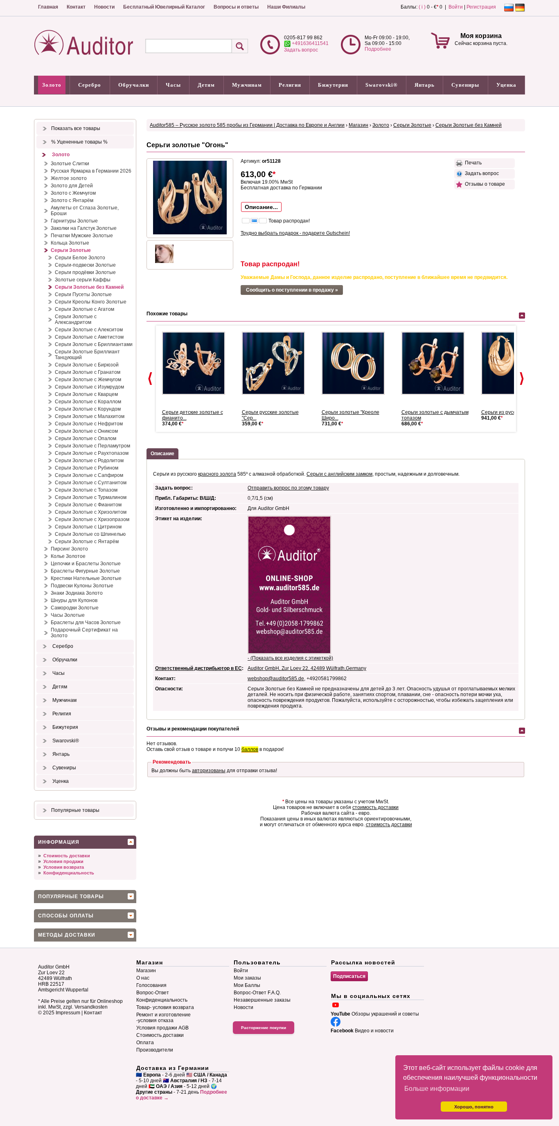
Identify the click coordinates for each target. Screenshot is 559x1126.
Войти (456, 7)
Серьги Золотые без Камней (89, 287)
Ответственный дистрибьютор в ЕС (198, 668)
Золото (51, 85)
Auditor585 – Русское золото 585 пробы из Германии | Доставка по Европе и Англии (247, 125)
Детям (206, 85)
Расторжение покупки (263, 1027)
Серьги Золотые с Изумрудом (89, 387)
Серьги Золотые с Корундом (88, 409)
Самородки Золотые (75, 608)
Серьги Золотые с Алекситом (89, 330)
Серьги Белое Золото (80, 258)
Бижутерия (333, 85)
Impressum (68, 1013)
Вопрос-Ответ (152, 993)
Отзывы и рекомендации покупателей (193, 729)
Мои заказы (247, 978)
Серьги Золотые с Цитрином (88, 527)
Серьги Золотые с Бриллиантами (94, 344)
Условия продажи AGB (162, 1028)
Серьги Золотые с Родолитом (89, 460)
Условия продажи (63, 861)
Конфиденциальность (68, 872)
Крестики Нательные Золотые (86, 578)
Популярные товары (75, 810)
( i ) (422, 7)
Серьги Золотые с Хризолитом (90, 512)
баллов (249, 749)
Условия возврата (63, 867)
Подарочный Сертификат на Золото (84, 632)
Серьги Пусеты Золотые (83, 294)
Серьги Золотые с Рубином (86, 468)
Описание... (261, 207)
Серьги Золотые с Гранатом (87, 372)
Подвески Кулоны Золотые (82, 586)
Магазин (358, 125)
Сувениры (465, 85)
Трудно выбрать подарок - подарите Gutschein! (295, 233)
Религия (290, 85)
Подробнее (378, 49)
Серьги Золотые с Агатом (84, 309)
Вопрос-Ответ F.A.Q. (257, 993)
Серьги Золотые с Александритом (76, 319)
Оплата (145, 1042)
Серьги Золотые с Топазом (86, 490)
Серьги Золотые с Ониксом (86, 431)
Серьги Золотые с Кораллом (88, 402)
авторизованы (208, 770)
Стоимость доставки (66, 855)
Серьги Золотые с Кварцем (86, 394)
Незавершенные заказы (262, 1000)
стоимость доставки (375, 807)
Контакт (76, 7)
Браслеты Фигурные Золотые (85, 571)
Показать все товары (75, 128)
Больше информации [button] (436, 1088)
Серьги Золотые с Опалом (85, 438)
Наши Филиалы (286, 7)
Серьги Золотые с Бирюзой (87, 365)
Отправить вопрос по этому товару (288, 488)
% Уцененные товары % (79, 142)
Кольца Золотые (70, 243)
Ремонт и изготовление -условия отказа (163, 1017)
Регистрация (481, 7)
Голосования (151, 985)
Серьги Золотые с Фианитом (88, 505)
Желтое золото (69, 178)
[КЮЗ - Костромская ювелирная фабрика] (197, 363)
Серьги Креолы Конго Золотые (90, 302)
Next (521, 378)
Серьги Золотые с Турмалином (90, 497)
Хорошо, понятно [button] (474, 1106)
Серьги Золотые (71, 250)
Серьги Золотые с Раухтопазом (91, 453)
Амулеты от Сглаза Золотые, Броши (85, 210)
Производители (154, 1050)
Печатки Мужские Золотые (82, 235)
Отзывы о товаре (483, 184)
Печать (472, 163)
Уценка (506, 85)
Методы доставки (66, 935)
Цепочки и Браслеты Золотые (86, 563)
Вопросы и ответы (236, 7)
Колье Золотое (68, 556)
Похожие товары (167, 314)
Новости (104, 7)
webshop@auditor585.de (276, 678)
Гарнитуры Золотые (74, 221)
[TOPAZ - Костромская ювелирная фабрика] (276, 363)
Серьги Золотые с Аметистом (89, 337)
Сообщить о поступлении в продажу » (292, 290)
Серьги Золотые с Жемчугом (88, 379)
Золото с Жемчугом (73, 193)
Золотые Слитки (70, 163)
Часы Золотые (68, 615)
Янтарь (425, 85)
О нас (142, 978)
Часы (173, 85)
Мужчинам (247, 85)
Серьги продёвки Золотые (85, 272)
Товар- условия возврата (165, 1007)
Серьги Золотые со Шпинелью (90, 534)
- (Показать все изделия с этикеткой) (290, 658)
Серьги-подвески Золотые (85, 265)
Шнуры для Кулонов (74, 600)
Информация (58, 842)
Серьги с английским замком (339, 474)
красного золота (217, 474)
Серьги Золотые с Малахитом (89, 416)
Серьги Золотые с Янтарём (87, 541)
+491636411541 (310, 43)
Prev (150, 378)
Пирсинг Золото (69, 549)
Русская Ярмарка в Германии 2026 (91, 171)
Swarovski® (381, 85)
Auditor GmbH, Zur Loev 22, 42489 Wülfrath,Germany (307, 668)
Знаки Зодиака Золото (77, 593)
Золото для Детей (72, 186)
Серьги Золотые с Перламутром (92, 446)
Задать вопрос (301, 50)
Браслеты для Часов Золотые (86, 622)
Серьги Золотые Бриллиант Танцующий (87, 354)
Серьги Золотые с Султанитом (90, 482)
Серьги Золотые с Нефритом (89, 424)
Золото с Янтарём (72, 200)
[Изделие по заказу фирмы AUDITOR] (356, 363)
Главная (48, 7)
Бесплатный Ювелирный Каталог (164, 7)
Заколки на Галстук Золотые (84, 228)
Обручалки (133, 85)
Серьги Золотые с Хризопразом (92, 519)
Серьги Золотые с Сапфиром (89, 475)
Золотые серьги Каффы (82, 280)
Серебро (89, 85)
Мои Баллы (247, 985)
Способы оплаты (66, 916)
